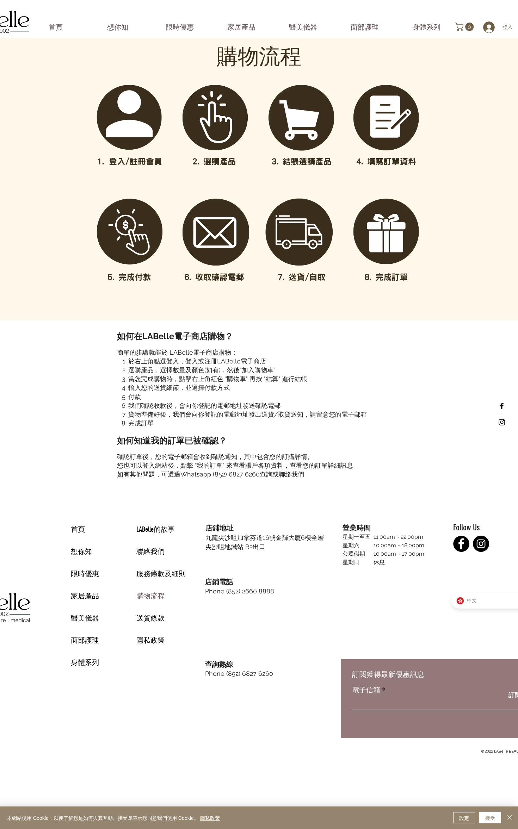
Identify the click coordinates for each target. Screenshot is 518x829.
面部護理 (85, 640)
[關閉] (509, 817)
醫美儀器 (85, 618)
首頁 (78, 529)
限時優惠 (85, 573)
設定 (464, 817)
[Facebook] (461, 544)
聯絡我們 (150, 551)
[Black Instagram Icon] (502, 422)
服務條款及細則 (161, 573)
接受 (490, 817)
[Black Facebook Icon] (502, 406)
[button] (465, 27)
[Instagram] (481, 544)
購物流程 (150, 596)
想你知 (81, 551)
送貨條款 (150, 618)
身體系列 (85, 662)
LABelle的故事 (155, 529)
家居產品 (85, 596)
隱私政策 (150, 640)
